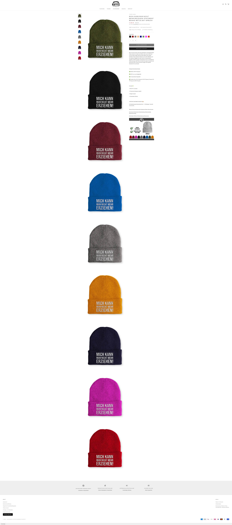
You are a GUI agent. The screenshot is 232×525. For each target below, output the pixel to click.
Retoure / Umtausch (219, 502)
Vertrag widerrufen (8, 514)
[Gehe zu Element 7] (79, 47)
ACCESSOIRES (116, 8)
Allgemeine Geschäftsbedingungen (9, 506)
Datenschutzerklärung (7, 504)
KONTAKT (130, 8)
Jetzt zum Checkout (141, 48)
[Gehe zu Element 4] (79, 31)
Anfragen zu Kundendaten (8, 510)
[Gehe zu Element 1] (79, 16)
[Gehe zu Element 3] (79, 26)
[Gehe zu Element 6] (79, 42)
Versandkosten (135, 24)
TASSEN (109, 8)
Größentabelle (218, 504)
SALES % (124, 8)
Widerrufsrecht (6, 508)
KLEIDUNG (102, 8)
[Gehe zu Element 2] (79, 21)
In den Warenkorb (141, 45)
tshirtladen (132, 14)
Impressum (5, 502)
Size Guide (3, 524)
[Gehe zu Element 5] (79, 37)
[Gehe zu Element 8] (79, 52)
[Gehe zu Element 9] (79, 58)
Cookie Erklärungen (6, 512)
